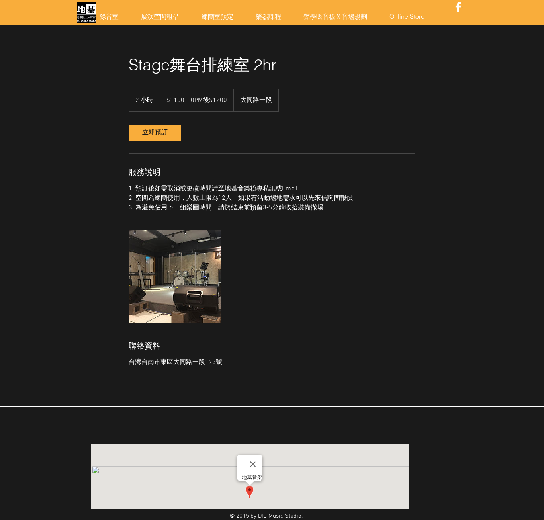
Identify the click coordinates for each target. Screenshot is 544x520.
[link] (155, 133)
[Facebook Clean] (458, 7)
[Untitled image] (175, 276)
